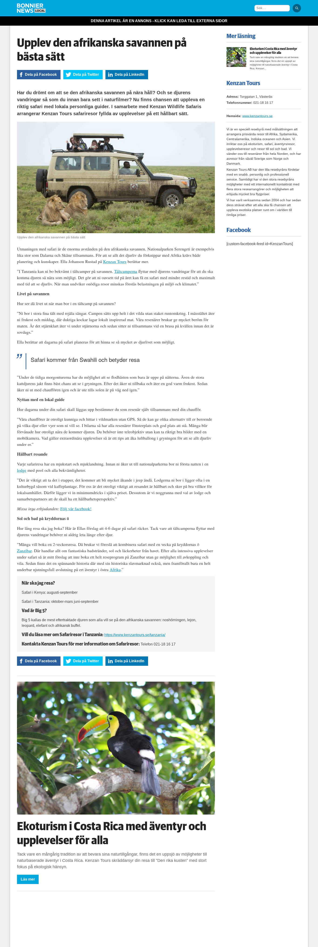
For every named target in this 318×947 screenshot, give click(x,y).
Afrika (115, 569)
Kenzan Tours (114, 261)
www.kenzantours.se (257, 116)
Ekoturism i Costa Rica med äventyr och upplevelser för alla (273, 51)
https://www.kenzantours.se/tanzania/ (134, 635)
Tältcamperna (125, 271)
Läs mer (28, 879)
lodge (21, 470)
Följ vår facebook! (75, 508)
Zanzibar (24, 550)
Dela (41, 74)
